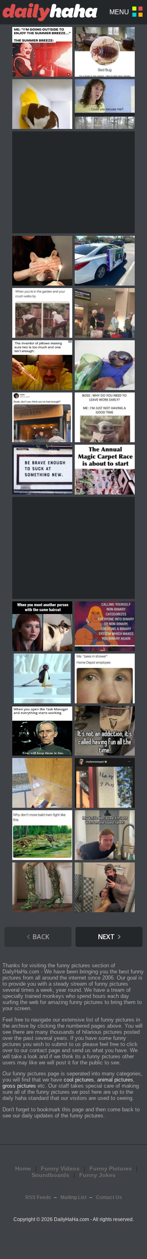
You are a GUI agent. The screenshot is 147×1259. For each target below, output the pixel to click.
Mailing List (73, 1197)
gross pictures (19, 1086)
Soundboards (50, 1175)
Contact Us (109, 1197)
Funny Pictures (110, 1168)
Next (106, 936)
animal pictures (115, 1080)
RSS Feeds (38, 1197)
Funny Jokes (97, 1175)
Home (23, 1168)
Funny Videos (60, 1168)
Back (41, 936)
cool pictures (79, 1080)
